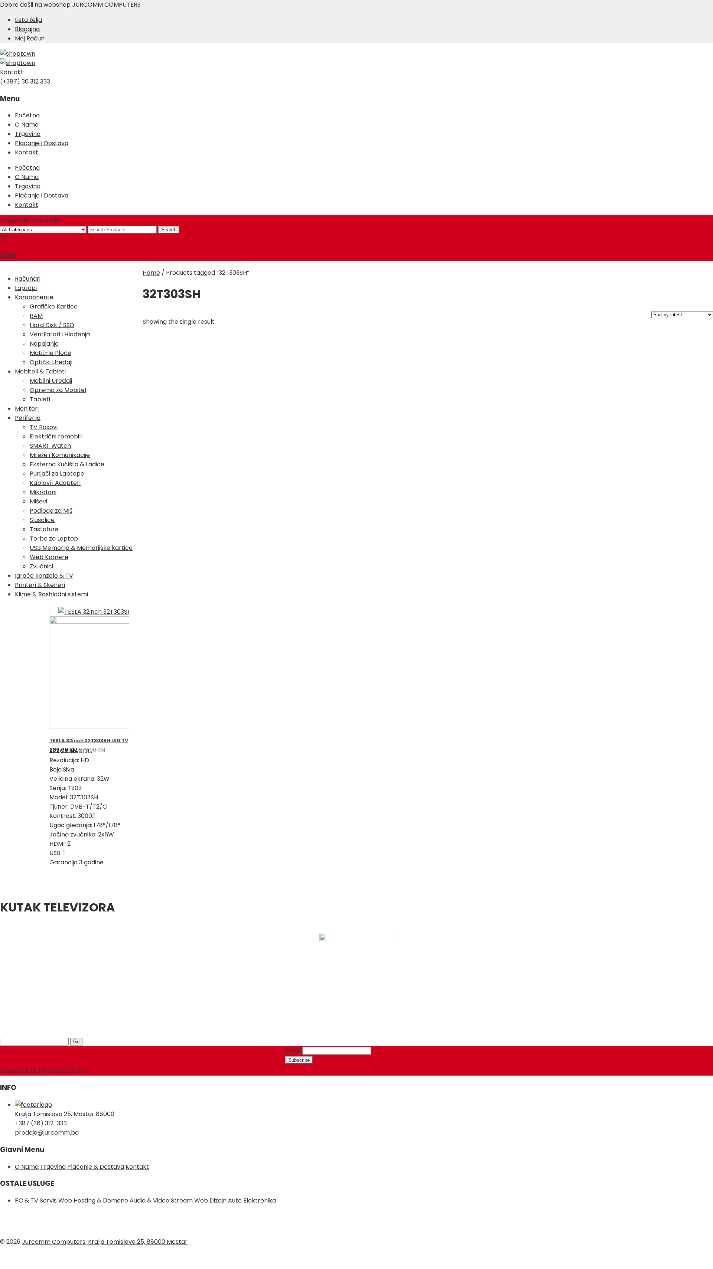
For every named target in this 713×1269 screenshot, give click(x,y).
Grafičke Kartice (54, 306)
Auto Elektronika (252, 1200)
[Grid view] (219, 316)
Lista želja (28, 20)
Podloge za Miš (51, 510)
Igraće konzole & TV (44, 575)
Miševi (38, 501)
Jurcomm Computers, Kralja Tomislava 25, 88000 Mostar (105, 1241)
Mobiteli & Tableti (40, 371)
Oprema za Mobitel (58, 390)
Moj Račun (30, 38)
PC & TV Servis (36, 1200)
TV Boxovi (44, 427)
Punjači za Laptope (57, 473)
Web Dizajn (210, 1200)
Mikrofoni (43, 492)
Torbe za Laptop (54, 538)
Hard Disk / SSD (52, 325)
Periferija (27, 418)
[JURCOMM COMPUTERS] (17, 53)
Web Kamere (49, 557)
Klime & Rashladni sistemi (51, 594)
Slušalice (42, 520)
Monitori (27, 408)
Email (293, 1050)
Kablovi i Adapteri (55, 483)
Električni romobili (56, 436)
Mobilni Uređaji (51, 380)
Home (151, 272)
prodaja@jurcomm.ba (47, 1132)
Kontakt (26, 152)
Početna (27, 115)
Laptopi (26, 288)
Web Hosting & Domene (93, 1200)
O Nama (27, 124)
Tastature (44, 529)
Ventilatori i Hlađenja (60, 334)
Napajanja (44, 343)
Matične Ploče (50, 353)
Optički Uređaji (51, 362)
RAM (36, 315)
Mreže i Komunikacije (60, 455)
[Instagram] (33, 1222)
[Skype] (56, 1222)
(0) (4, 238)
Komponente (34, 297)
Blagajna (27, 29)
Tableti (40, 399)
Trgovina (27, 134)
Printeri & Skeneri (40, 585)
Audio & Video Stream (161, 1200)
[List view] (231, 316)
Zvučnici (41, 566)
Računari (27, 278)
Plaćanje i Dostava (41, 143)
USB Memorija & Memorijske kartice (81, 548)
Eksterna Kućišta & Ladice (67, 464)
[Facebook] (11, 1222)
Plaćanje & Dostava (95, 1166)
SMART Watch (50, 445)
